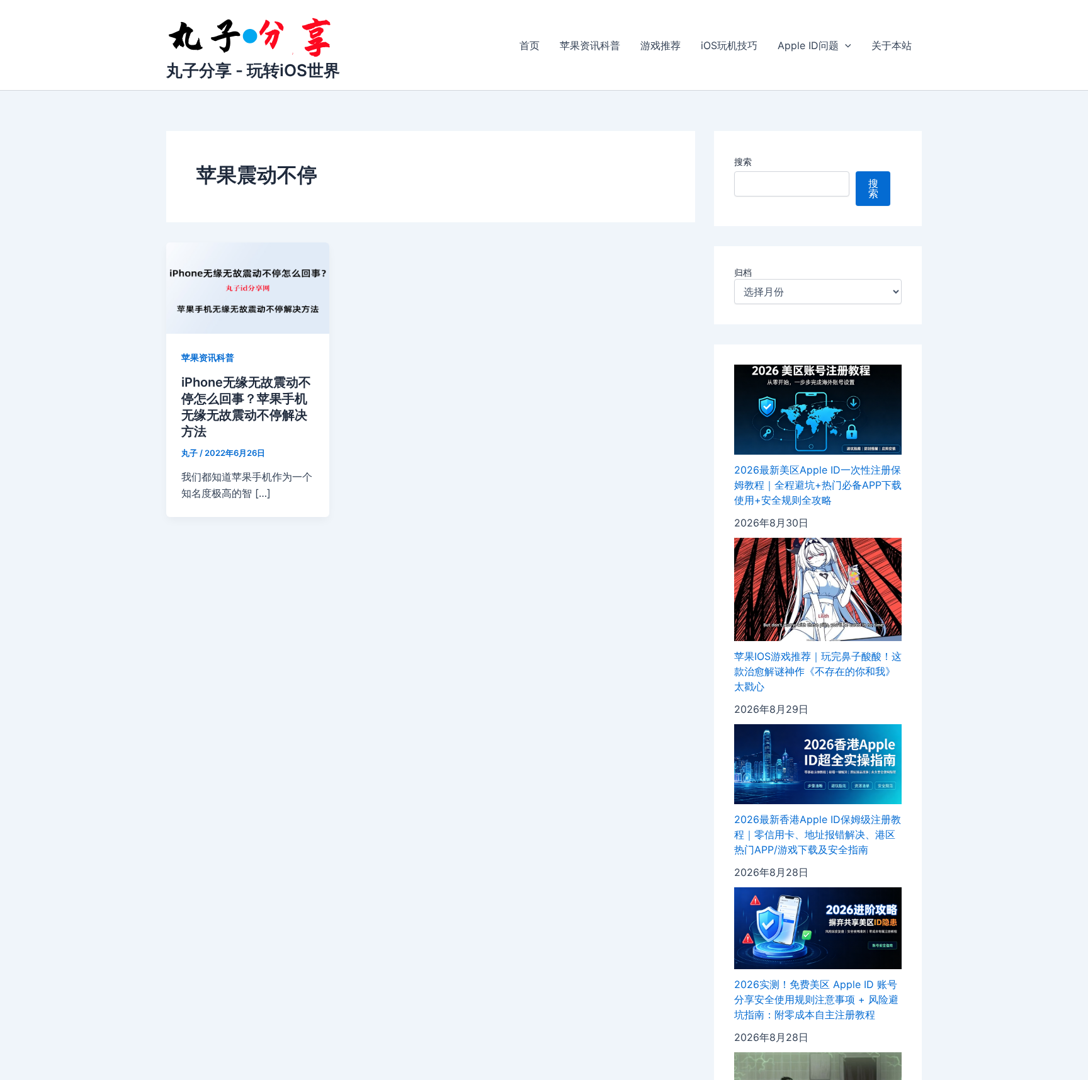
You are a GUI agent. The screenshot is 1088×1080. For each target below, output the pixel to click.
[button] (845, 45)
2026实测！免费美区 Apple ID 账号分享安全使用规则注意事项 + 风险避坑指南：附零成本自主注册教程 (816, 999)
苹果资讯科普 (590, 45)
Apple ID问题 (808, 45)
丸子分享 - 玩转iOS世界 (253, 70)
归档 (743, 272)
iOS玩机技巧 (729, 45)
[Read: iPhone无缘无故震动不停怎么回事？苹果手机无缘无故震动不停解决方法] (247, 287)
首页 (529, 45)
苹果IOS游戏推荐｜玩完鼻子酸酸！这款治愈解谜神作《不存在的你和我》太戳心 (818, 671)
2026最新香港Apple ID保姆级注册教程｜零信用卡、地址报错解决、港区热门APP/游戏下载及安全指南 (817, 834)
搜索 (743, 161)
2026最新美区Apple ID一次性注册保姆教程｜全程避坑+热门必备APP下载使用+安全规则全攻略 (818, 484)
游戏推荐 (660, 45)
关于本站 (891, 45)
